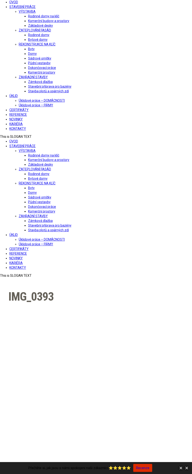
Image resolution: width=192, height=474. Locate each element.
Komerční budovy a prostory (48, 21)
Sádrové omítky (39, 58)
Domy (32, 54)
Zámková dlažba (40, 82)
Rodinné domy (38, 35)
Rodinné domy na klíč (43, 16)
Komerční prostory (41, 72)
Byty (31, 49)
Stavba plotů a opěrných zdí (48, 91)
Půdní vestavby (39, 63)
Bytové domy (38, 39)
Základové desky (40, 25)
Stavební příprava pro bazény (49, 86)
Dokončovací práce (42, 68)
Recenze (142, 468)
